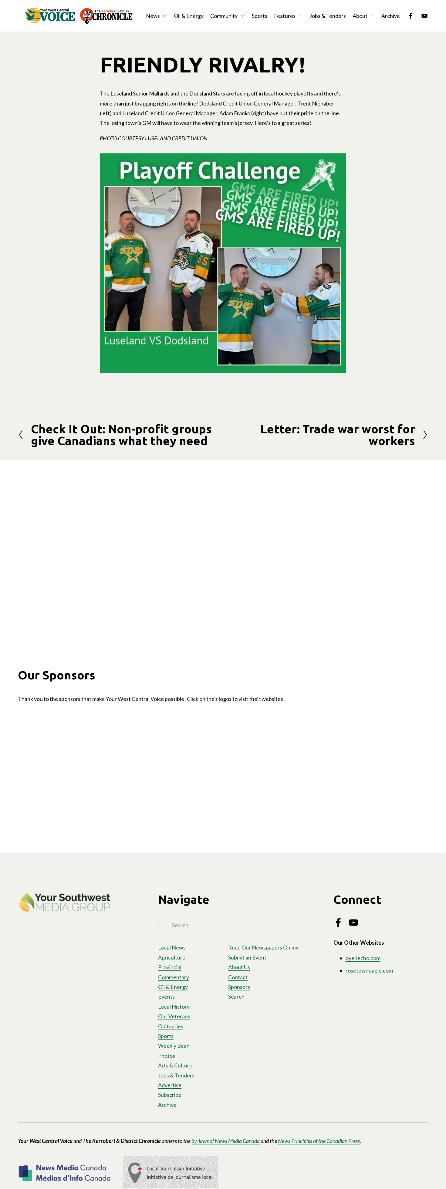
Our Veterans (174, 1016)
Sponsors (239, 986)
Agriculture (171, 957)
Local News (172, 947)
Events (166, 996)
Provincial (169, 967)
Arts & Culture (175, 1065)
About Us (239, 967)
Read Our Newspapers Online (263, 947)
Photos (166, 1055)
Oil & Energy (189, 15)
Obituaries (170, 1026)
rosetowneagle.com (369, 970)
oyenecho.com (363, 958)
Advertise (169, 1085)
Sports (259, 15)
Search (236, 996)
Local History (174, 1006)
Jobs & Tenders (327, 15)
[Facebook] (410, 15)
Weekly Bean (174, 1045)
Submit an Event (247, 957)
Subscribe (169, 1094)
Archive (390, 15)
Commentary (173, 977)
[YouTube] (424, 15)
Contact (238, 977)
